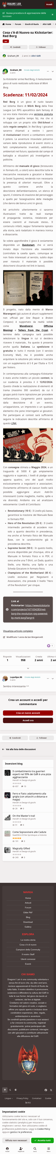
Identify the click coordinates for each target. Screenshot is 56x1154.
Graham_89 (13, 55)
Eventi (28, 964)
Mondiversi (26, 326)
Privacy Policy (22, 1098)
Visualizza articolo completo (18, 631)
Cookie (48, 1098)
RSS (29, 1102)
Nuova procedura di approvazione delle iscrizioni (24, 15)
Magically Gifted (21, 848)
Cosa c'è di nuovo (28, 944)
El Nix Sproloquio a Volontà (34, 835)
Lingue (8, 1098)
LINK (13, 423)
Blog (28, 917)
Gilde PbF (28, 912)
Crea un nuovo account (28, 712)
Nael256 (16, 835)
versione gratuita (43, 114)
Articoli (28, 903)
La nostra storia (28, 940)
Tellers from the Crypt (33, 330)
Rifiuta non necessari (16, 1140)
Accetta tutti (44, 1140)
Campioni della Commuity (28, 949)
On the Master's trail (24, 815)
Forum (28, 907)
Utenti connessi (28, 959)
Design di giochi (29, 780)
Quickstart (28, 245)
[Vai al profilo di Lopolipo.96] (5, 678)
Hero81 (16, 780)
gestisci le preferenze (21, 1132)
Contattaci (36, 1098)
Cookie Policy (43, 1128)
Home (28, 898)
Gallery (28, 927)
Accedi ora (28, 720)
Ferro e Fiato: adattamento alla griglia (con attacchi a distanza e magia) (30, 796)
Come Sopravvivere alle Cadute (29, 832)
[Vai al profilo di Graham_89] (4, 55)
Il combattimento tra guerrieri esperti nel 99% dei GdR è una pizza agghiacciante (32, 774)
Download (28, 922)
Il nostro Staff (28, 954)
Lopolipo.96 (16, 677)
